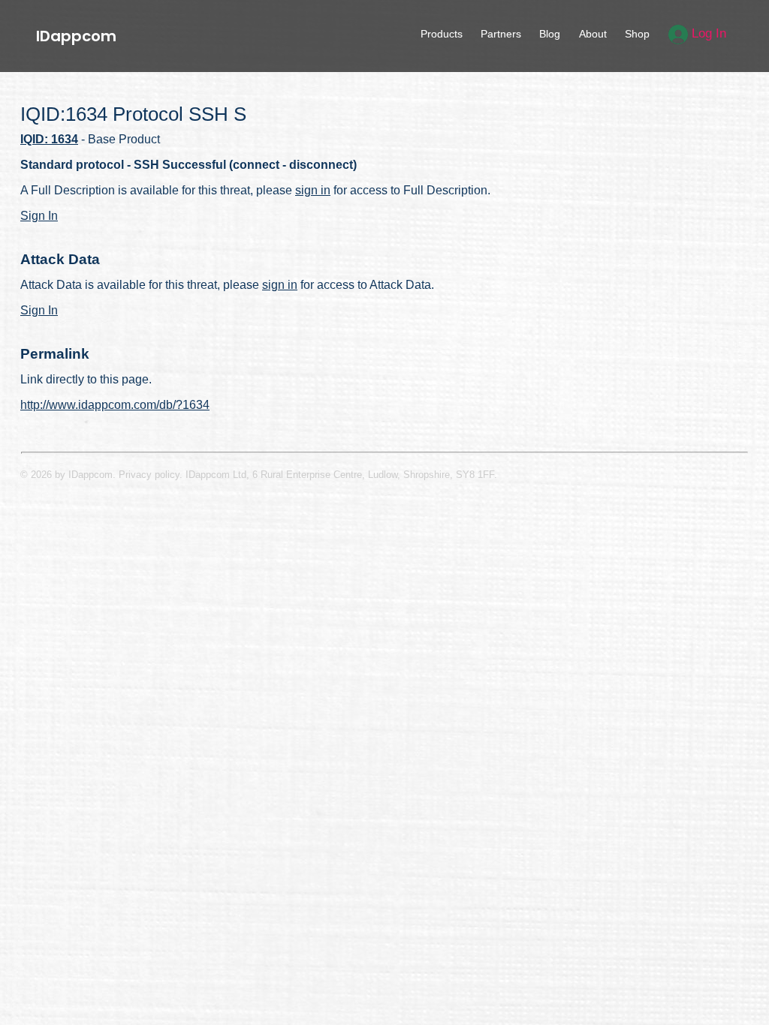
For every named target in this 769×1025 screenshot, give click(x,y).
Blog (549, 34)
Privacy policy (149, 474)
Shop (637, 34)
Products (442, 34)
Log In (707, 33)
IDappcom (76, 36)
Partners (501, 34)
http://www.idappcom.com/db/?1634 (115, 404)
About (593, 34)
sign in (312, 190)
